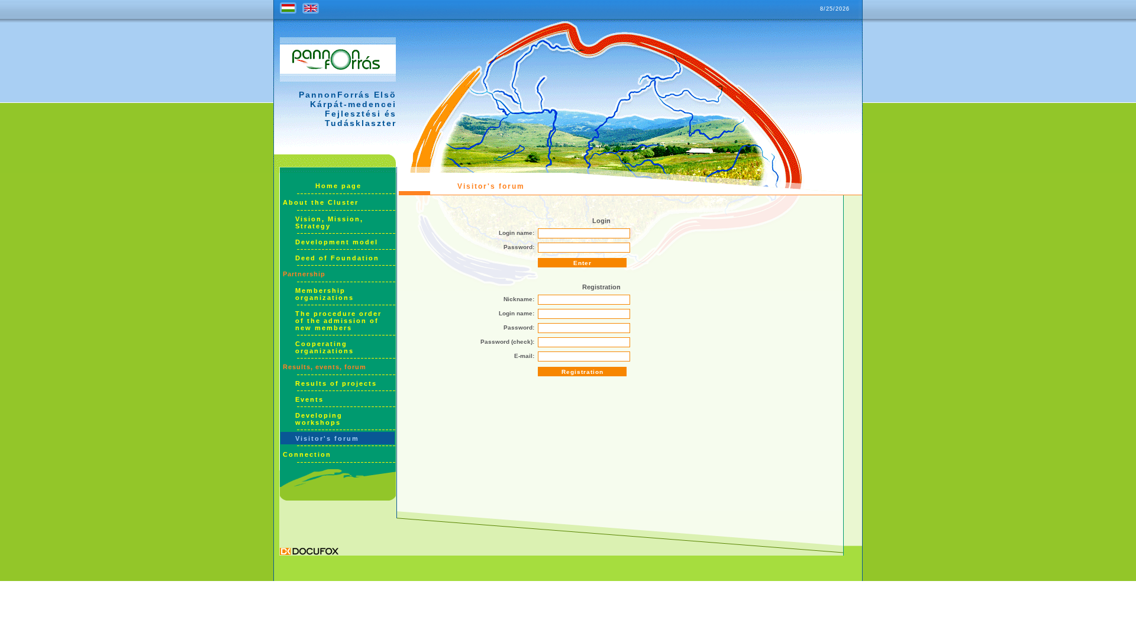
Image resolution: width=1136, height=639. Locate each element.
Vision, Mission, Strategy (329, 222)
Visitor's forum (327, 438)
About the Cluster (321, 202)
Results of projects (336, 383)
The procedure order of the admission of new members (338, 320)
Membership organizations (324, 294)
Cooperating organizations (324, 347)
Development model (336, 242)
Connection (307, 454)
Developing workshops (319, 419)
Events (309, 399)
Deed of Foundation (337, 258)
